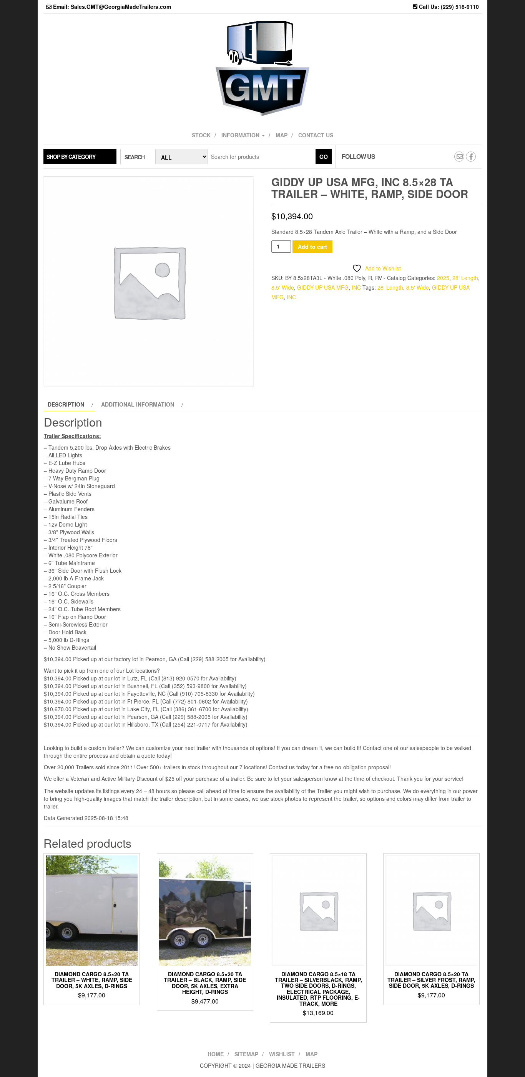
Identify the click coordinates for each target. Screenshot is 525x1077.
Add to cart (312, 246)
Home (216, 1054)
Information (241, 135)
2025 (443, 278)
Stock (201, 135)
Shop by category (71, 156)
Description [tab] (66, 404)
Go (323, 156)
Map (281, 135)
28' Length (465, 278)
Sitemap (246, 1054)
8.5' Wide (282, 287)
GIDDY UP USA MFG (323, 287)
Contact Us (315, 135)
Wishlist (282, 1054)
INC (356, 287)
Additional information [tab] (137, 404)
